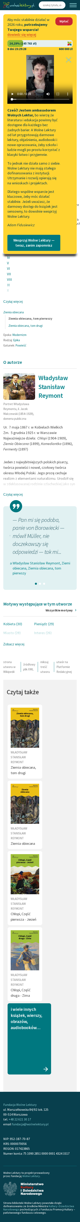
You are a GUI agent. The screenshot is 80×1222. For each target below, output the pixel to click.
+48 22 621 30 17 (20, 1119)
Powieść (20, 345)
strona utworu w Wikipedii (9, 667)
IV (8, 257)
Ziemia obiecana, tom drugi (25, 326)
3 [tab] (44, 584)
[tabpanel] (40, 546)
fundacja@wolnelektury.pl (30, 1124)
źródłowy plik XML (29, 666)
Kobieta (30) (12, 624)
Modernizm (19, 335)
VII (9, 274)
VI (8, 268)
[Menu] (73, 5)
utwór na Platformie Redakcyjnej (64, 667)
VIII (9, 279)
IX (8, 285)
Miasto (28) (12, 633)
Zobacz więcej (13, 644)
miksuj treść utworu (45, 667)
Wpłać (64, 21)
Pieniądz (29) (44, 624)
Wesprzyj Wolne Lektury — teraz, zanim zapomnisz (34, 243)
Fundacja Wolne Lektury (20, 1105)
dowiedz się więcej (21, 34)
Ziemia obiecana (13, 312)
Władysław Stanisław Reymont (53, 386)
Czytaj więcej (13, 301)
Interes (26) (43, 633)
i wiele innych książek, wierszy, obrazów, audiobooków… (26, 1018)
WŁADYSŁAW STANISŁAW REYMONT (19, 757)
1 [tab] (36, 584)
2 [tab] (40, 584)
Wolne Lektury (31, 1176)
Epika (16, 340)
